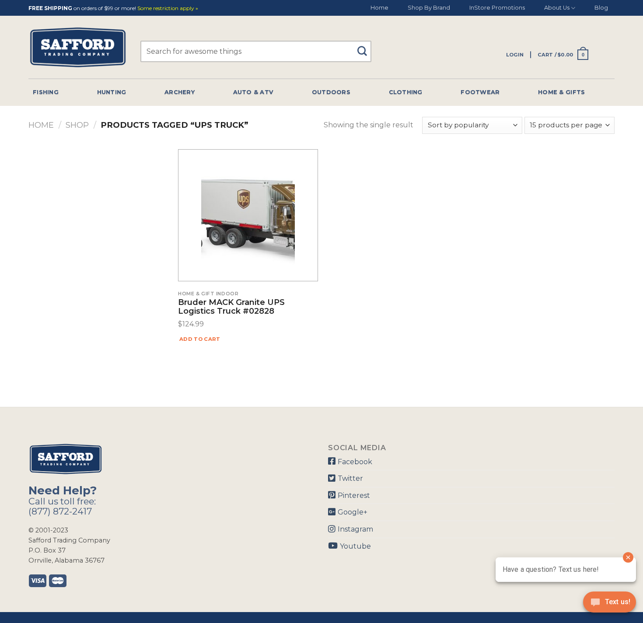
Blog (601, 7)
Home (379, 7)
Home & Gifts (561, 92)
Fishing (46, 92)
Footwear (480, 92)
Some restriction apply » (167, 8)
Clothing (406, 92)
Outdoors (331, 92)
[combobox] (255, 51)
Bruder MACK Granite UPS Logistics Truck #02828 (231, 307)
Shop (77, 125)
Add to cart (199, 339)
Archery (179, 92)
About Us (557, 7)
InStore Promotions (497, 7)
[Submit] (365, 47)
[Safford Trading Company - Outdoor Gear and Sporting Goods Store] (77, 47)
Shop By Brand (429, 7)
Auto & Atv (253, 92)
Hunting (111, 92)
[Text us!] (609, 604)
